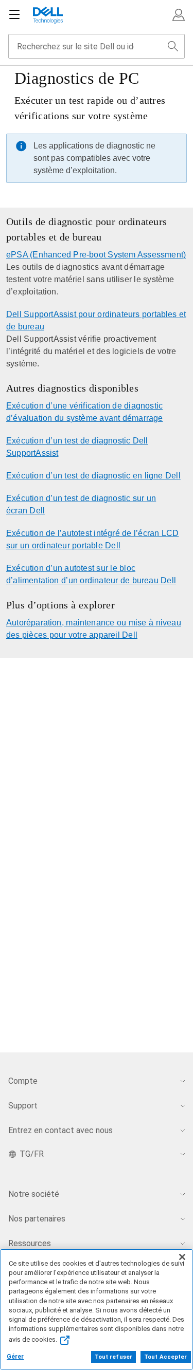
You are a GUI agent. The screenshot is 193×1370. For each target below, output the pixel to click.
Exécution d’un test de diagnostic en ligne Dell (93, 475)
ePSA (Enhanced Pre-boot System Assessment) (96, 254)
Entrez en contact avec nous (60, 1130)
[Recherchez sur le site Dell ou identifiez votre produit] (173, 46)
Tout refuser (113, 1357)
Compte (23, 1081)
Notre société (33, 1194)
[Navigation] (14, 15)
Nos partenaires (36, 1219)
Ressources (29, 1243)
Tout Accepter (165, 1357)
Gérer (15, 1356)
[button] (178, 15)
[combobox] (96, 46)
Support (23, 1105)
